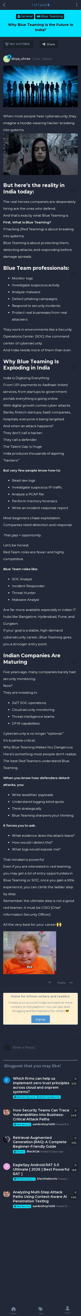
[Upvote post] (50, 982)
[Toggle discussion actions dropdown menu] (76, 5)
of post (39, 5)
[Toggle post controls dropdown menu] (71, 982)
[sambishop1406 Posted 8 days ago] (6, 1111)
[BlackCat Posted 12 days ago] (6, 1139)
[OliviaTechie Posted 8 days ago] (6, 1080)
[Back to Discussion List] (4, 5)
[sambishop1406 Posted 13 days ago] (6, 1193)
